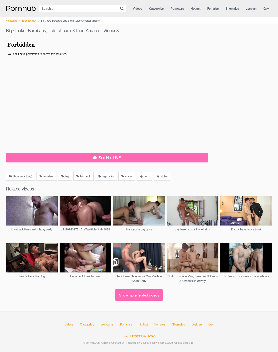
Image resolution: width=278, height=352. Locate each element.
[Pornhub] (21, 8)
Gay (266, 8)
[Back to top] (268, 339)
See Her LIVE (109, 157)
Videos (137, 8)
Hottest (195, 8)
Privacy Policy (138, 336)
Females (213, 8)
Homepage (11, 20)
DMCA (152, 336)
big (66, 176)
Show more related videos (139, 294)
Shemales (232, 8)
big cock (85, 176)
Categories (156, 8)
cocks (128, 176)
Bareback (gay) (29, 20)
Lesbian (251, 8)
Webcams (107, 324)
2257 (125, 336)
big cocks (107, 176)
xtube (163, 176)
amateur (48, 176)
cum (146, 176)
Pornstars (177, 8)
